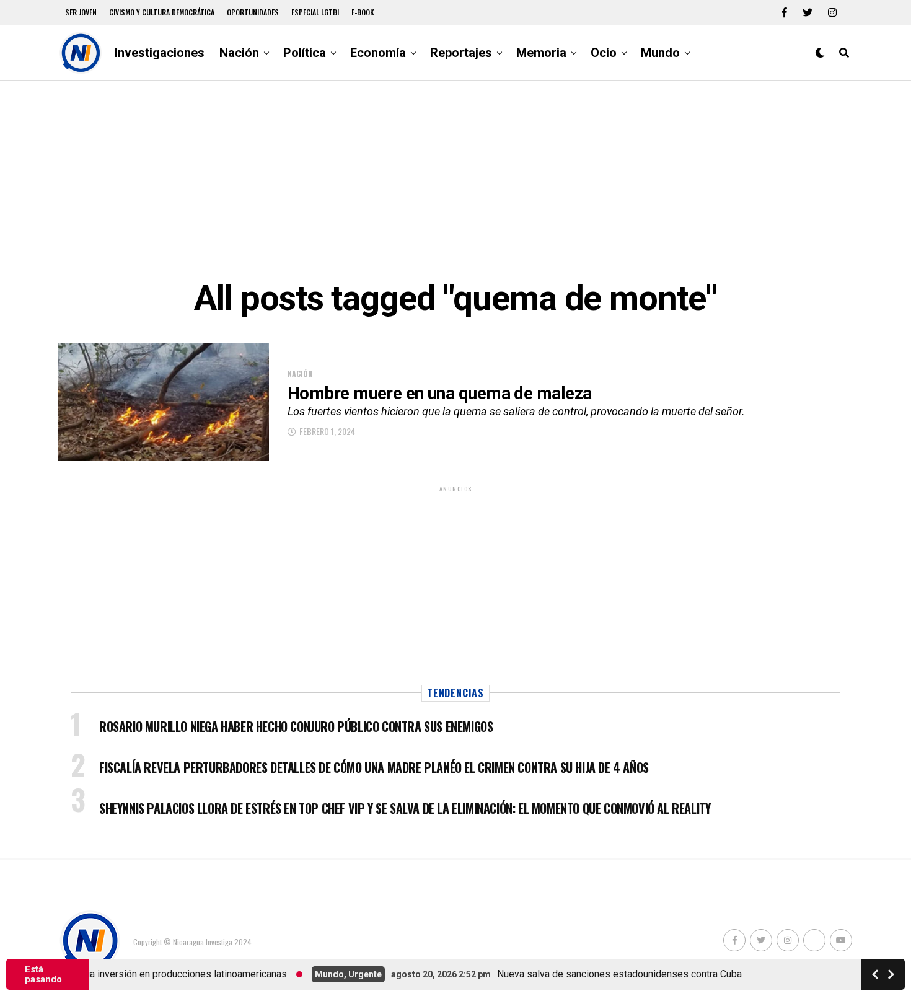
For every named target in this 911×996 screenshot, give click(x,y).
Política (304, 52)
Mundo (660, 52)
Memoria (541, 52)
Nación (239, 52)
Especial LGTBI (315, 12)
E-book (362, 12)
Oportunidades (253, 12)
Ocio (604, 52)
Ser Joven (81, 12)
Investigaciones (160, 52)
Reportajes (461, 52)
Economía (378, 52)
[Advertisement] (455, 180)
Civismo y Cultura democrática (161, 12)
